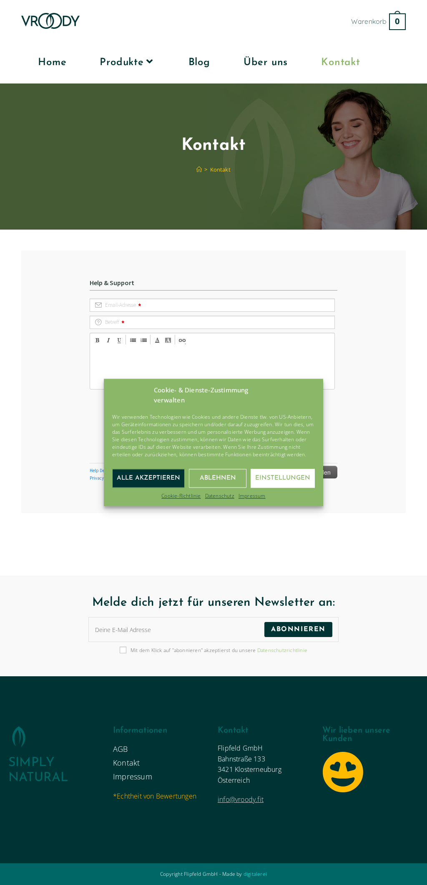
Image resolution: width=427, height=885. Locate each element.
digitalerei (255, 873)
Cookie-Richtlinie (181, 495)
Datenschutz (219, 495)
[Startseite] (199, 169)
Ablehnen (218, 478)
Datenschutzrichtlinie (282, 650)
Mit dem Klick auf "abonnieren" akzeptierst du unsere (219, 650)
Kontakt (220, 169)
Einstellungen (282, 478)
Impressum (252, 495)
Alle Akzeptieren (148, 478)
